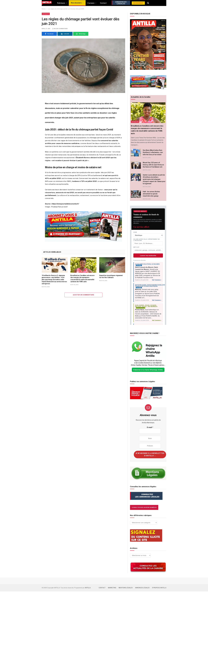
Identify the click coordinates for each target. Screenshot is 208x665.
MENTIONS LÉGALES (126, 588)
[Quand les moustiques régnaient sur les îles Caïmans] (112, 265)
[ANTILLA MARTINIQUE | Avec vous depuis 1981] (47, 3)
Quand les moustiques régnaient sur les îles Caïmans (111, 276)
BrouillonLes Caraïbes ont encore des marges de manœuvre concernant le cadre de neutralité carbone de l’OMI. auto (82, 278)
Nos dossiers (76, 3)
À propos (90, 3)
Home (44, 9)
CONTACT (102, 588)
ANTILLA (88, 588)
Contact (103, 3)
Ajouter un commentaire (83, 295)
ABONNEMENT (138, 3)
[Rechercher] (148, 3)
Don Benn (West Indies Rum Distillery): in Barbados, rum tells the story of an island (153, 152)
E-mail (150, 427)
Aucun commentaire (61, 28)
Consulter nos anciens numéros (144, 507)
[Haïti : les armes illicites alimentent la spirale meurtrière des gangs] (136, 194)
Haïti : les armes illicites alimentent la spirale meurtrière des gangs (151, 194)
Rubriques (61, 3)
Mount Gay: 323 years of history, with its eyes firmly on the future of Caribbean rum (153, 165)
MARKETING (112, 588)
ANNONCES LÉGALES (142, 588)
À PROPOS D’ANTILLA (159, 588)
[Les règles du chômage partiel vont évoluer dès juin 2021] (83, 65)
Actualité (46, 14)
